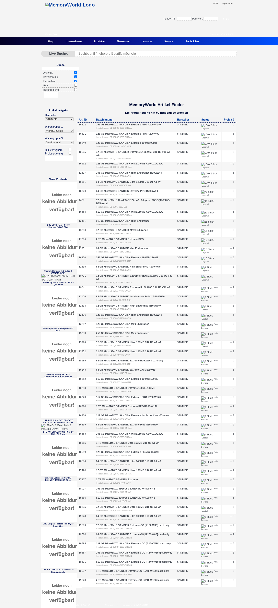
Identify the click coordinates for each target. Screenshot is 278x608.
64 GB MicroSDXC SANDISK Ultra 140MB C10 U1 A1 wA (128, 182)
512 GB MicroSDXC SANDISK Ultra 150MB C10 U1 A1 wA (129, 211)
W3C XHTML (142, 605)
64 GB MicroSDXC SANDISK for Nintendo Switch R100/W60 (130, 296)
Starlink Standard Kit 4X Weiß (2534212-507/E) (58, 272)
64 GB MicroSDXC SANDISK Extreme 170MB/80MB (126, 369)
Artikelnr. (48, 72)
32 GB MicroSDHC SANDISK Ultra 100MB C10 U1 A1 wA (129, 507)
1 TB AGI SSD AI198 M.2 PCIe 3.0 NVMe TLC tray (58, 433)
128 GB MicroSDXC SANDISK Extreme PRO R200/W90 (127, 133)
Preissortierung (54, 153)
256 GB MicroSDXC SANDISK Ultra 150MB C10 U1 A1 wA (129, 433)
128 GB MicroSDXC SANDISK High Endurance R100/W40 (129, 314)
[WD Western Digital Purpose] (156, 88)
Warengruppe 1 (54, 126)
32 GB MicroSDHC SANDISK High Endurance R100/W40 (128, 305)
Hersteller (50, 115)
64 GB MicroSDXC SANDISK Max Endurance (122, 248)
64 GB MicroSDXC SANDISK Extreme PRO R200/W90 (127, 191)
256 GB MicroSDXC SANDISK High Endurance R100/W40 (129, 172)
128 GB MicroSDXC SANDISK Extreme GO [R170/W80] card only (133, 543)
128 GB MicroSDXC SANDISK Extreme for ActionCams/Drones (132, 415)
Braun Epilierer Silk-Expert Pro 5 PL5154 (58, 329)
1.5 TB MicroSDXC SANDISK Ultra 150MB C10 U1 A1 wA (129, 470)
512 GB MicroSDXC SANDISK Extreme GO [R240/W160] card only (134, 561)
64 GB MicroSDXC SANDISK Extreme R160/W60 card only (129, 360)
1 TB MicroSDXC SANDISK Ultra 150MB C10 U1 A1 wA (128, 443)
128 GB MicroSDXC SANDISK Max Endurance (122, 324)
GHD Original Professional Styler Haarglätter (58, 525)
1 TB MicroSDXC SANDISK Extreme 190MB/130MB (125, 388)
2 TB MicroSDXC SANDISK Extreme (117, 479)
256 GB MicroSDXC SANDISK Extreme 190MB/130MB (127, 257)
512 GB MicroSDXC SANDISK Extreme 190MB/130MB (127, 378)
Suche (61, 64)
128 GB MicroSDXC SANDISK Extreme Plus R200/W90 (127, 452)
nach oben (127, 605)
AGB (215, 3)
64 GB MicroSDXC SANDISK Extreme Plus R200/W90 (127, 424)
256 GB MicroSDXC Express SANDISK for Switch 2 (125, 488)
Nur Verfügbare (53, 149)
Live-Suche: (58, 53)
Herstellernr (49, 81)
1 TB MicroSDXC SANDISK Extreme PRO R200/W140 (127, 406)
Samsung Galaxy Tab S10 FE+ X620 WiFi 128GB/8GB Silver (58, 479)
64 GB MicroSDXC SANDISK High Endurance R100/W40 (128, 266)
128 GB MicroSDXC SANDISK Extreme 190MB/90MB (126, 142)
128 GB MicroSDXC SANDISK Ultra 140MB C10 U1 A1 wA (129, 163)
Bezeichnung (50, 77)
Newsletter (110, 605)
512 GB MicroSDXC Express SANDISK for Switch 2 (125, 497)
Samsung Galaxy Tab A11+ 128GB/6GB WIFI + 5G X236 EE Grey (58, 375)
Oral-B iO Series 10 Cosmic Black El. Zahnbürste (58, 571)
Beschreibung (51, 89)
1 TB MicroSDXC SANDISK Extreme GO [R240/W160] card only (132, 571)
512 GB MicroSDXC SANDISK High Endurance (123, 221)
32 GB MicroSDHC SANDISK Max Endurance (122, 230)
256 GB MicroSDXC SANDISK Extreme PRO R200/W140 (128, 124)
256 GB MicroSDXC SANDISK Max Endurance (122, 333)
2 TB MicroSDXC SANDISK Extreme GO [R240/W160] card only (132, 580)
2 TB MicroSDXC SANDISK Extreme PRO (120, 239)
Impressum (227, 3)
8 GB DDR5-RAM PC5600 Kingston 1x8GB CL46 (58, 226)
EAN (45, 85)
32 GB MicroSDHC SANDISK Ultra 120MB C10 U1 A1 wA (129, 342)
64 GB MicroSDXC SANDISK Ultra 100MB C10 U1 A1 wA (128, 516)
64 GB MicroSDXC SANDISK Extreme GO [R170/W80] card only (132, 534)
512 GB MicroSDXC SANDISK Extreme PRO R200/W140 (128, 397)
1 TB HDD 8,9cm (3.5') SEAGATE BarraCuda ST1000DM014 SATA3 (58, 421)
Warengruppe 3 (54, 138)
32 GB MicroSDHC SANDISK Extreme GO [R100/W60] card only (133, 525)
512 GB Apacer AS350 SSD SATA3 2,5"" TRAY (58, 284)
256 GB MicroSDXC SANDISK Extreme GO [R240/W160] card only (134, 552)
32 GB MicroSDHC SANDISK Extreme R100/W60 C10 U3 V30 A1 (133, 287)
